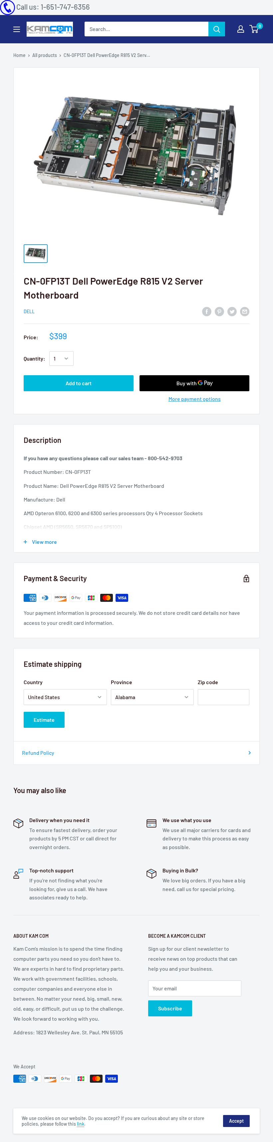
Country (33, 682)
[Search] (216, 29)
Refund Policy (38, 752)
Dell (29, 311)
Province (121, 682)
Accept (236, 1121)
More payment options (194, 399)
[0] (254, 29)
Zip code (208, 682)
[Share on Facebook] (206, 311)
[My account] (240, 29)
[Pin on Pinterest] (219, 311)
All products (44, 55)
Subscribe (170, 1008)
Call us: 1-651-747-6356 (53, 6)
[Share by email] (244, 311)
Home (19, 55)
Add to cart (79, 383)
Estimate (44, 719)
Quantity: (34, 358)
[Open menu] (16, 29)
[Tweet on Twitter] (232, 311)
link (80, 1124)
